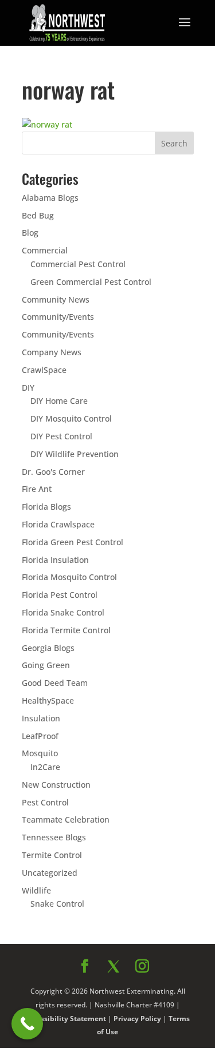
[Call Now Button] (27, 1023)
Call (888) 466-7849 (108, 699)
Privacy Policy (129, 756)
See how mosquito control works (108, 730)
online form (88, 591)
